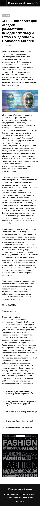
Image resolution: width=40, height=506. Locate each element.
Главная (6, 494)
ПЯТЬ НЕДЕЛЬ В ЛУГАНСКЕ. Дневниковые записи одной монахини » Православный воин (21, 413)
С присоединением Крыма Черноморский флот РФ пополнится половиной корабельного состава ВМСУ (21, 403)
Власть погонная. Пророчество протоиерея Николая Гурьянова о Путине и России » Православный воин (22, 393)
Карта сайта (20, 501)
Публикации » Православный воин (19, 427)
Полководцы (28, 497)
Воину (9, 497)
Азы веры (31, 494)
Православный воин (19, 3)
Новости (6, 15)
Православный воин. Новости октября (20, 421)
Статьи (22, 494)
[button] (4, 3)
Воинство (17, 497)
